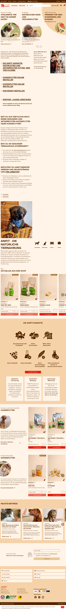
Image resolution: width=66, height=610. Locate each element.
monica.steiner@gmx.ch (40, 66)
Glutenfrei (35, 274)
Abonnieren (46, 558)
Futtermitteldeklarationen (20, 150)
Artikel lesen (5, 536)
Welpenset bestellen (14, 90)
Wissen (14, 1)
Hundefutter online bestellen (13, 78)
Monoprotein (15, 274)
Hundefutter (14, 5)
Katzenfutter (22, 5)
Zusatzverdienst (22, 1)
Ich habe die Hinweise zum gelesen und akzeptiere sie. (46, 554)
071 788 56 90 (21, 589)
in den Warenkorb (48, 314)
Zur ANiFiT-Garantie (33, 372)
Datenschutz (54, 554)
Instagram (5, 196)
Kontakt (63, 1)
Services (29, 1)
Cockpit (58, 1)
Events (9, 1)
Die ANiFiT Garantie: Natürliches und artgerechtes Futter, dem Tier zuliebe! (16, 67)
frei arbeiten (12, 171)
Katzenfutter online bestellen (13, 85)
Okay (63, 607)
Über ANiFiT (4, 1)
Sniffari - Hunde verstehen (17, 99)
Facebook (5, 194)
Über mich (54, 5)
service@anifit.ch (21, 591)
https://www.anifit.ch (22, 593)
